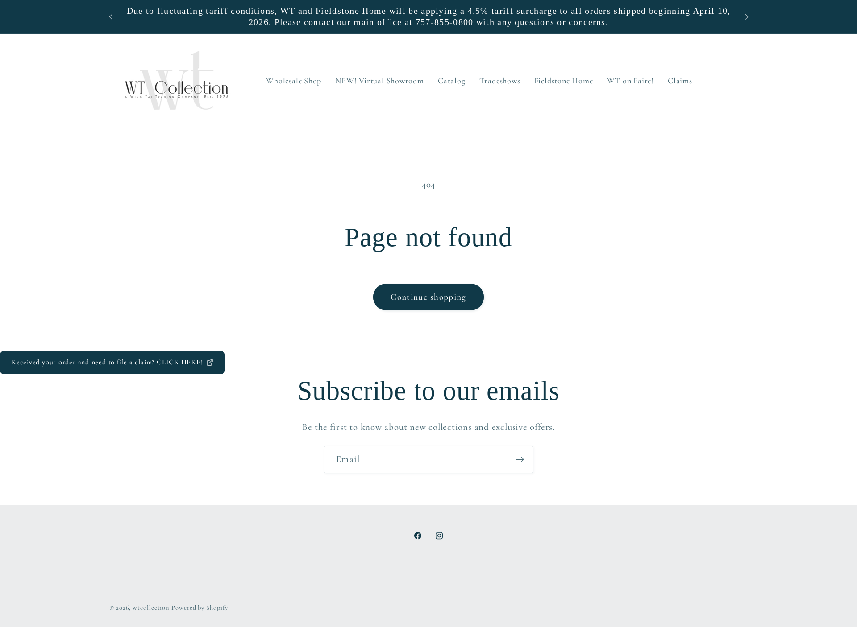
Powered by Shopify (199, 607)
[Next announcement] (747, 17)
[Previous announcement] (111, 17)
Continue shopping (428, 297)
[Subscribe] (520, 459)
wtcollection (151, 607)
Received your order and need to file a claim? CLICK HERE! (107, 362)
